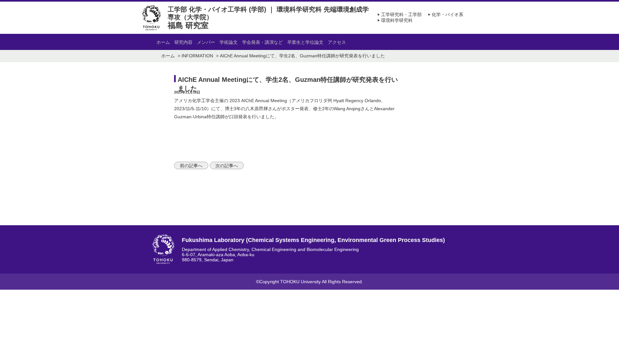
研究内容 (183, 42)
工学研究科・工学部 (399, 14)
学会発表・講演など (262, 42)
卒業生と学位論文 (305, 42)
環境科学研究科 (394, 20)
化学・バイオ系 (445, 14)
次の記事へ (226, 165)
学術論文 (229, 42)
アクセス (337, 42)
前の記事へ (191, 165)
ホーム (163, 42)
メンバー (206, 42)
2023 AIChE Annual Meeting (258, 100)
